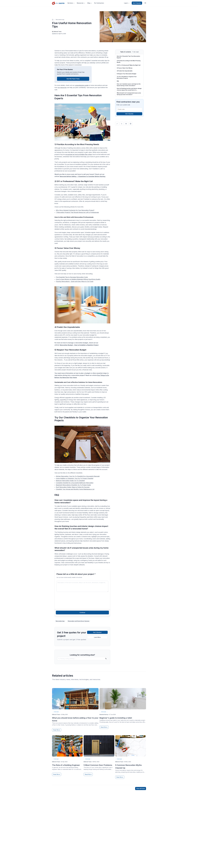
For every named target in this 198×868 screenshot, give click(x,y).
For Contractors (99, 3)
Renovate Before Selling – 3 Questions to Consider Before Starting (82, 176)
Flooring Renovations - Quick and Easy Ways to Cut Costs (74, 281)
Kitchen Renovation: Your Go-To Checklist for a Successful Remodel (78, 476)
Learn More (97, 637)
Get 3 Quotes (137, 3)
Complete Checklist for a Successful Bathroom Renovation (74, 483)
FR (145, 3)
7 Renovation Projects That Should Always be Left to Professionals (77, 212)
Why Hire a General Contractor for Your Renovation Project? (75, 210)
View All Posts (140, 788)
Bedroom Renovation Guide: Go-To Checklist (70, 480)
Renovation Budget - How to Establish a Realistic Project (79, 345)
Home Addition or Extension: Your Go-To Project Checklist (74, 478)
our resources (62, 87)
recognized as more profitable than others (78, 154)
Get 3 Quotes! (97, 632)
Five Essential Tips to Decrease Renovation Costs (72, 277)
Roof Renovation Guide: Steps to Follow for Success (72, 487)
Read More (56, 730)
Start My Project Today (73, 78)
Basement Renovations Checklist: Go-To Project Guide (73, 485)
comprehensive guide (81, 85)
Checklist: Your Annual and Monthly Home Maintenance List (75, 489)
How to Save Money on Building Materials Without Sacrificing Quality (78, 279)
